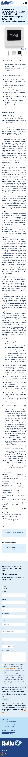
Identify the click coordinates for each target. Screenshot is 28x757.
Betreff (3, 643)
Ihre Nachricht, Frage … (8, 650)
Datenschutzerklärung (12, 668)
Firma (3, 606)
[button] (23, 3)
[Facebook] (2, 748)
